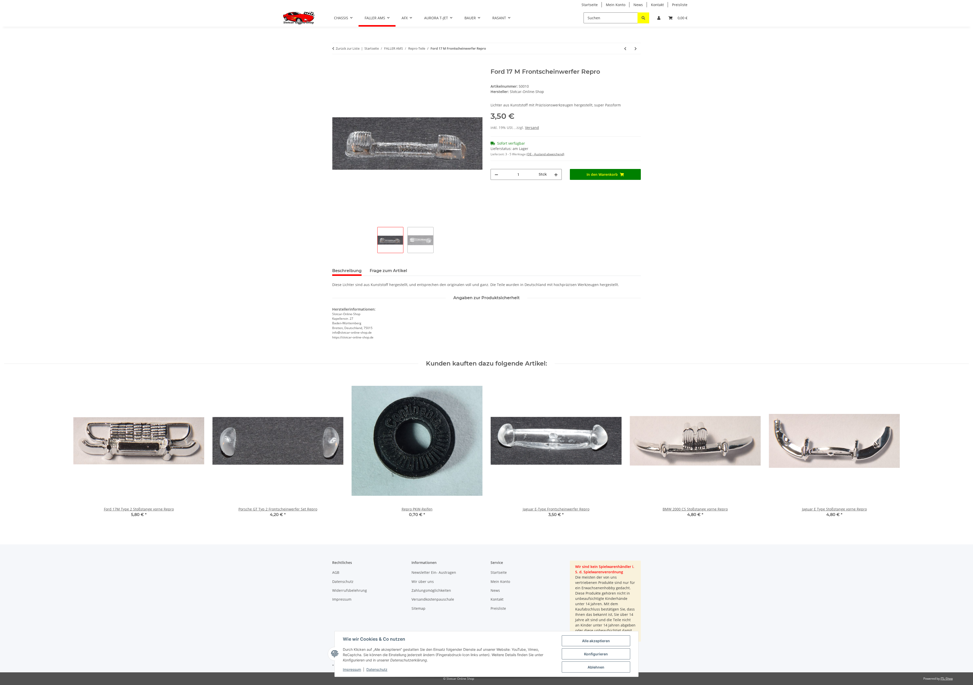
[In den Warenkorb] (336, 65)
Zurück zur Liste (348, 48)
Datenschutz (376, 669)
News (638, 4)
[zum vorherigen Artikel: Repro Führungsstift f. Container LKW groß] (625, 48)
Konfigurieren (596, 654)
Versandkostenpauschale (432, 599)
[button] (658, 18)
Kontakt (657, 4)
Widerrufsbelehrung (349, 590)
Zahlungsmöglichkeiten (431, 590)
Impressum (352, 669)
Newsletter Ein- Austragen (433, 572)
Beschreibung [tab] (347, 270)
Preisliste (679, 4)
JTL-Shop (947, 678)
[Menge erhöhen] (556, 174)
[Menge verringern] (496, 174)
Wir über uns (422, 581)
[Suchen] (643, 17)
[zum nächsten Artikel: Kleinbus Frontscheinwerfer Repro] (635, 48)
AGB (335, 572)
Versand (532, 127)
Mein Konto (615, 4)
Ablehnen (596, 667)
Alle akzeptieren (596, 641)
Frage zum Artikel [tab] (388, 270)
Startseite (590, 4)
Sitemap (418, 608)
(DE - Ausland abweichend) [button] (545, 154)
